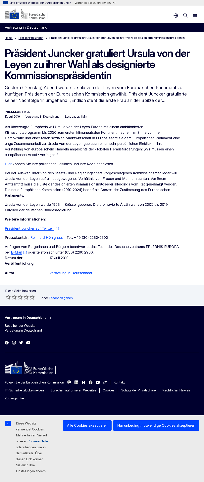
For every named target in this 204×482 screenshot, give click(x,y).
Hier (9, 164)
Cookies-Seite (37, 441)
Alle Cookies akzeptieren (87, 425)
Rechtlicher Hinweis (176, 390)
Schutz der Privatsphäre (138, 390)
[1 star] (8, 297)
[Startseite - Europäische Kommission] (29, 14)
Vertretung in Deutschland (70, 273)
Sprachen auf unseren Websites (73, 390)
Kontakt (119, 382)
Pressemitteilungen (31, 37)
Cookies (109, 390)
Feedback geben (61, 298)
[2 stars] (11, 297)
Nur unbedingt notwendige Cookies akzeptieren (156, 425)
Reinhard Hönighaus (47, 237)
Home (9, 37)
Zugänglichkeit (15, 398)
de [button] (175, 15)
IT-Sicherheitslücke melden (24, 390)
